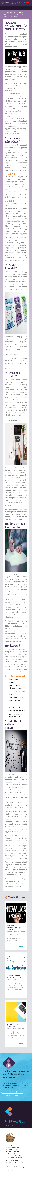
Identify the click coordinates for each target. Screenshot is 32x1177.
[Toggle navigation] (5, 8)
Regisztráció (18, 4)
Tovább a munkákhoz (13, 1095)
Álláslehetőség (13, 16)
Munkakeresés (23, 14)
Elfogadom (10, 1170)
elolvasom (21, 946)
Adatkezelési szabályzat (15, 1166)
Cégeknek (9, 1092)
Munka (18, 14)
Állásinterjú (7, 16)
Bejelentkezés (20, 3)
